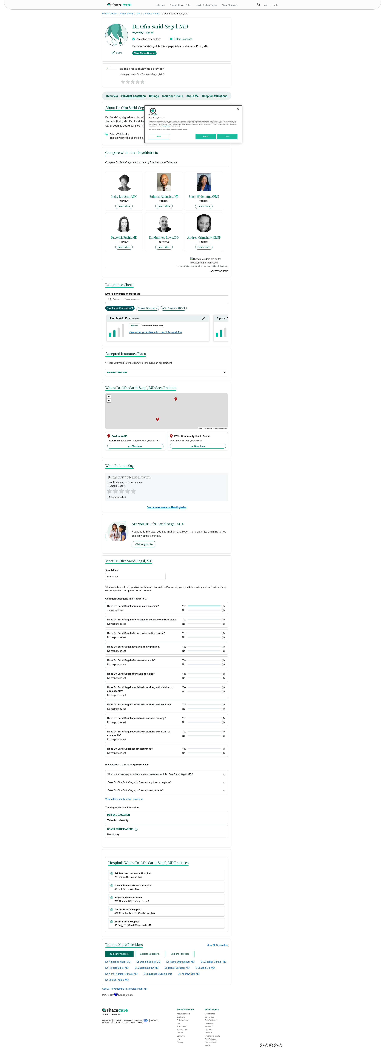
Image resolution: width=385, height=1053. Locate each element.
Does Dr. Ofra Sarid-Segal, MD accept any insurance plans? (139, 782)
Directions (136, 446)
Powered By (108, 994)
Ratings (154, 96)
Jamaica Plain (151, 13)
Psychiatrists (126, 13)
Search (259, 5)
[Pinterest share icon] (280, 1046)
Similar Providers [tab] (119, 953)
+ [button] (109, 396)
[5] (142, 81)
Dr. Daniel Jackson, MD (177, 967)
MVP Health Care (117, 372)
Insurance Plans (172, 96)
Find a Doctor (109, 13)
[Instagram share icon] (266, 1046)
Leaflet (201, 428)
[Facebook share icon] (261, 1046)
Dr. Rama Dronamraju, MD (180, 961)
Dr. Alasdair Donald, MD (213, 961)
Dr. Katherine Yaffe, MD (117, 961)
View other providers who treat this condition (155, 332)
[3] (132, 81)
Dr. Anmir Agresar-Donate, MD (121, 973)
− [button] (109, 400)
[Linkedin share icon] (271, 1046)
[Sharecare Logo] (120, 4)
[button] (145, 598)
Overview (112, 96)
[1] (122, 81)
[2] (127, 81)
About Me (192, 96)
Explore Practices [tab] (180, 953)
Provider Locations (133, 96)
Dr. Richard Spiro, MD (117, 967)
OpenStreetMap (212, 428)
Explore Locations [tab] (149, 953)
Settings (159, 136)
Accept (227, 136)
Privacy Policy (165, 126)
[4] (137, 81)
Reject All (205, 136)
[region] (193, 124)
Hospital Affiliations (214, 96)
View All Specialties (217, 945)
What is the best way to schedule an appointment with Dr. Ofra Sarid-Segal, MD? (150, 774)
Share (119, 52)
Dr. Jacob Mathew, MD (147, 967)
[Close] (237, 109)
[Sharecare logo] (135, 1010)
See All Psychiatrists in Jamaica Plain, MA (124, 988)
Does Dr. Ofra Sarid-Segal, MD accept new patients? (135, 790)
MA (138, 13)
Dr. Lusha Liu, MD (205, 967)
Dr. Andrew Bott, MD (189, 973)
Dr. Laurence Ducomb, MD (158, 973)
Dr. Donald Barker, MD (148, 961)
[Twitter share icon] (275, 1046)
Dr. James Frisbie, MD (117, 979)
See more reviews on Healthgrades (166, 507)
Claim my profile (144, 544)
